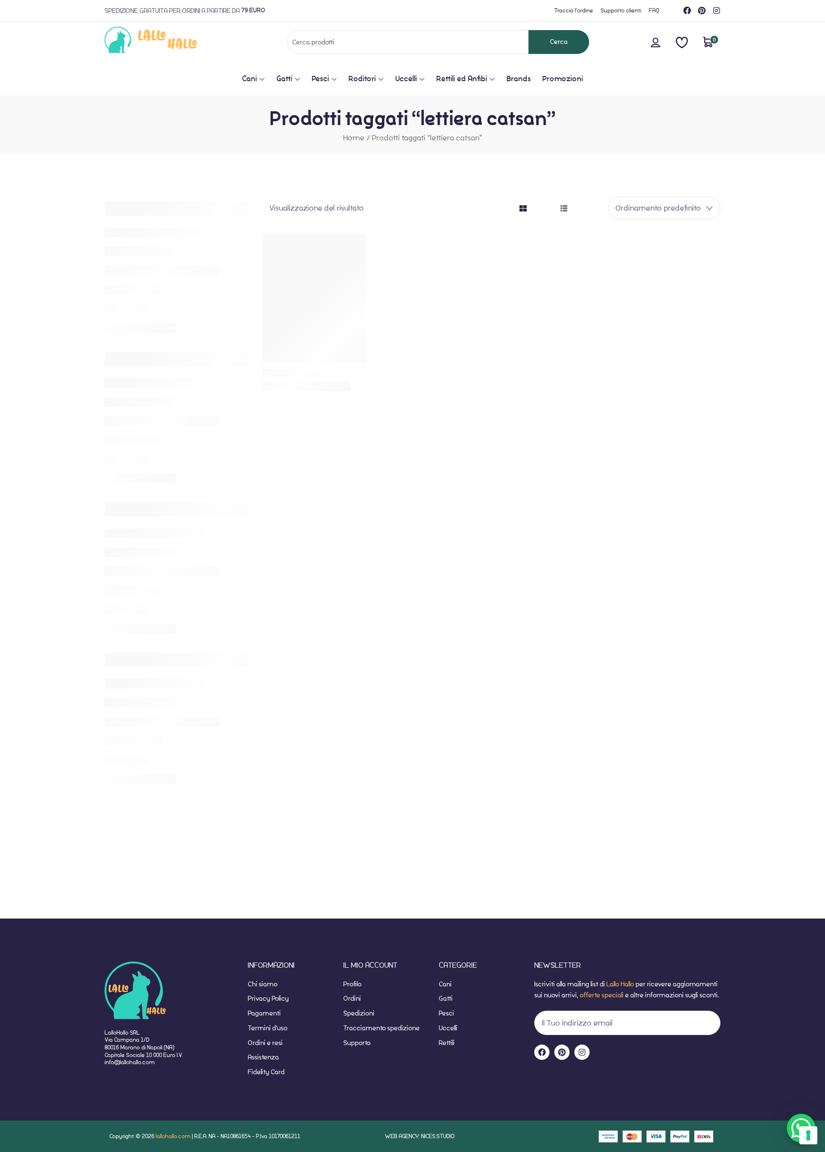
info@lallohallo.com (130, 1062)
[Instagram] (716, 10)
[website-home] (166, 41)
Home (353, 138)
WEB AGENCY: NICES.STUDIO (420, 1136)
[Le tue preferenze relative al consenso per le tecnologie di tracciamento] (808, 1135)
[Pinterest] (702, 10)
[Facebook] (687, 10)
